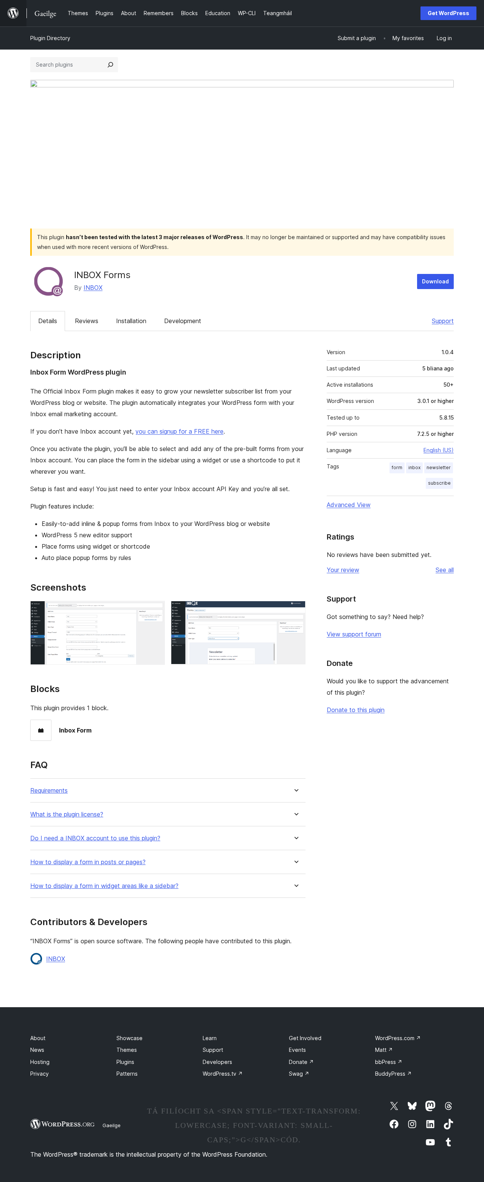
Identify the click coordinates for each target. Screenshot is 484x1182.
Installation (131, 321)
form (397, 467)
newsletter (439, 467)
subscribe (439, 483)
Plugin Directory (50, 38)
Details (47, 321)
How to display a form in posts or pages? (88, 862)
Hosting (40, 1062)
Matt (384, 1050)
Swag (299, 1073)
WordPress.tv (223, 1073)
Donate (301, 1062)
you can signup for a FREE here (179, 431)
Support (443, 321)
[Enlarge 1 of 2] (154, 611)
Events (297, 1050)
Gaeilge (111, 1125)
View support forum (354, 634)
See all (445, 570)
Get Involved (305, 1038)
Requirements (49, 790)
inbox (414, 467)
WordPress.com (398, 1038)
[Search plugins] (110, 64)
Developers (217, 1062)
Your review (343, 570)
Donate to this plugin (356, 710)
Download (435, 281)
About (37, 1038)
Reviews (86, 321)
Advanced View (349, 505)
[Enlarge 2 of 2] (295, 611)
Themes (126, 1050)
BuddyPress (393, 1073)
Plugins (125, 1062)
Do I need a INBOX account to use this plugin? (95, 838)
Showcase (129, 1038)
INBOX (93, 287)
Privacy (39, 1073)
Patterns (127, 1073)
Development (182, 321)
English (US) (439, 450)
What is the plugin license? (66, 814)
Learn (210, 1038)
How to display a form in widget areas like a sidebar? (104, 886)
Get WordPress (448, 13)
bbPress (388, 1062)
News (37, 1050)
